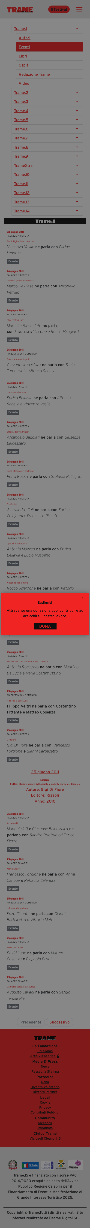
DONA (45, 626)
